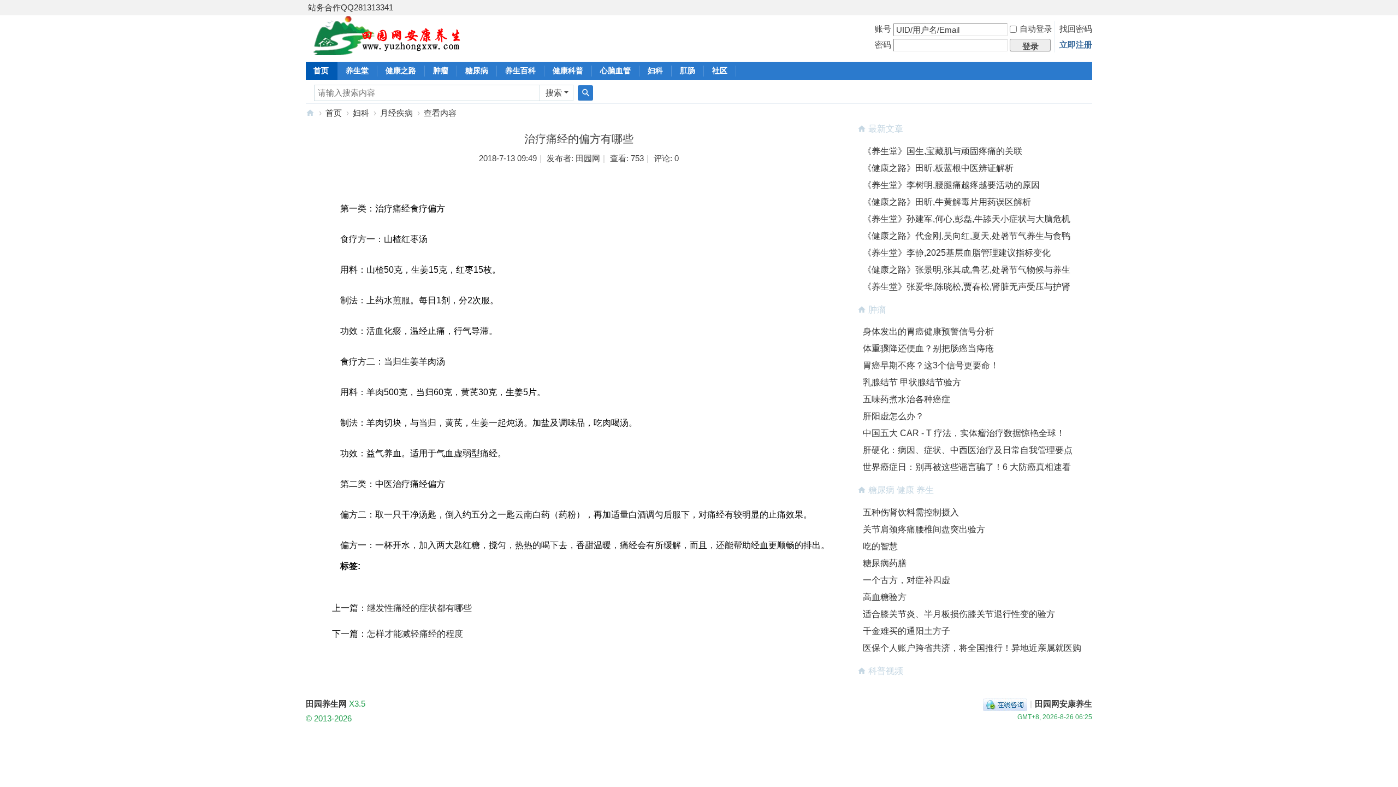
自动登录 (1036, 28)
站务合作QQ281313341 (350, 7)
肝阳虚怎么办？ (893, 416)
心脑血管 (615, 70)
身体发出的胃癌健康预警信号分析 (928, 331)
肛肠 (687, 70)
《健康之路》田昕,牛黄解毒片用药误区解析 (947, 202)
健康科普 (568, 70)
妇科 (655, 70)
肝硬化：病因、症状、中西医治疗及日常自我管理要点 (968, 450)
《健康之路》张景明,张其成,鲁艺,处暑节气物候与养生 (966, 269)
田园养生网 (310, 113)
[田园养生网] (387, 49)
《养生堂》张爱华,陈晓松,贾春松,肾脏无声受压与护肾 (966, 286)
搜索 (554, 92)
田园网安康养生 (1063, 703)
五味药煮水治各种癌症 (906, 399)
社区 (719, 70)
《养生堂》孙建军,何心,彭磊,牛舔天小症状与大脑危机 (966, 219)
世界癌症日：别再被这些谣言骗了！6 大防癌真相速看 (967, 467)
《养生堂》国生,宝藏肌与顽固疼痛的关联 (942, 151)
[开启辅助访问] (1089, 8)
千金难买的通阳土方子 (906, 631)
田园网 (588, 158)
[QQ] (1005, 703)
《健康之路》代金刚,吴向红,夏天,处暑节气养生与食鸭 (966, 235)
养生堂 (357, 70)
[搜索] (585, 93)
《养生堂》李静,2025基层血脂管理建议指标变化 (957, 252)
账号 (883, 28)
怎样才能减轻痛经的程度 (415, 633)
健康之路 (401, 70)
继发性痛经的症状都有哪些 (419, 608)
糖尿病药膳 (885, 563)
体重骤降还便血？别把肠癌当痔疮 (928, 348)
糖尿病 (476, 70)
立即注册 (1075, 44)
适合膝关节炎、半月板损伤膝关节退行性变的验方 (959, 614)
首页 (321, 70)
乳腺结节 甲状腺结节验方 (912, 382)
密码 (883, 44)
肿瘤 (440, 70)
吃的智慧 (880, 546)
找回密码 (1075, 28)
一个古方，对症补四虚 (906, 580)
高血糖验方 (885, 597)
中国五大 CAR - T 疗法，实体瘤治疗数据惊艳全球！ (964, 433)
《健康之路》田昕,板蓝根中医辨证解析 (938, 168)
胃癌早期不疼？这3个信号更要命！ (931, 365)
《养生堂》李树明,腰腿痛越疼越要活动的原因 (951, 185)
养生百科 (520, 70)
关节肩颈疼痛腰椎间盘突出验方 (924, 529)
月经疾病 (396, 113)
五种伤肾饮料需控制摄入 (911, 512)
